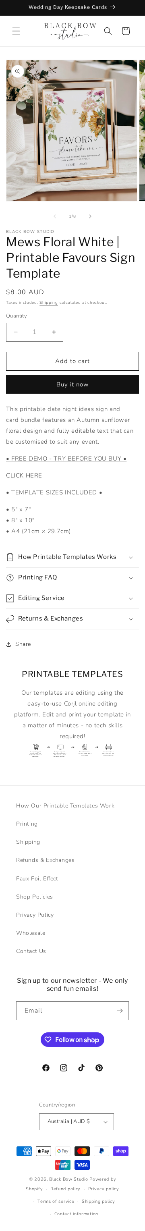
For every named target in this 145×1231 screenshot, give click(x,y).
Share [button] (23, 644)
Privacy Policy (35, 915)
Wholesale (30, 933)
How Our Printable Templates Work (65, 806)
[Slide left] (55, 216)
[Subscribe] (119, 1010)
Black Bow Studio (68, 1179)
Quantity (16, 316)
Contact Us (31, 951)
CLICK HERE (24, 475)
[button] (16, 31)
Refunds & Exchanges (45, 860)
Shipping (48, 302)
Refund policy (65, 1189)
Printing (27, 824)
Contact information (76, 1214)
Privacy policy (103, 1189)
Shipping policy (98, 1201)
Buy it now (72, 384)
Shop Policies (34, 897)
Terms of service (55, 1201)
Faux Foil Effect (37, 878)
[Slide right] (90, 216)
